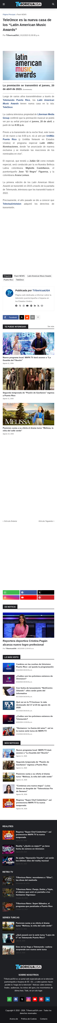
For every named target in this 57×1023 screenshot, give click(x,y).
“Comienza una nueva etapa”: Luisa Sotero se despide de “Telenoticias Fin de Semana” (34, 788)
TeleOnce (8, 107)
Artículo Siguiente (46, 521)
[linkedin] (35, 305)
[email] (42, 305)
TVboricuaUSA (41, 290)
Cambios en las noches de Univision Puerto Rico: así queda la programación (35, 665)
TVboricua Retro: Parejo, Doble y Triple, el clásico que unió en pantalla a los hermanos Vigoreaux (34, 892)
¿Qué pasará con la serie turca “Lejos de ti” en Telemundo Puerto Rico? (35, 936)
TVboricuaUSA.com (34, 1010)
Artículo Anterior (10, 521)
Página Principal (9, 15)
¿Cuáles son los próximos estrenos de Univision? (34, 677)
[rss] (38, 305)
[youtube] (27, 305)
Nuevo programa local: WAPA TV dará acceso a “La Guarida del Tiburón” (27, 358)
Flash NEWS (21, 15)
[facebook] (16, 305)
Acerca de (14, 1019)
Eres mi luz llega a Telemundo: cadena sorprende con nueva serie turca (34, 948)
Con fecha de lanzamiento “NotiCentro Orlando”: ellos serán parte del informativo (34, 690)
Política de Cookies (29, 1019)
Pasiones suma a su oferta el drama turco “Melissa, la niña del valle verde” (28, 429)
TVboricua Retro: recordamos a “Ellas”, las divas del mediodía (34, 878)
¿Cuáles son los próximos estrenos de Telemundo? (34, 717)
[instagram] (23, 305)
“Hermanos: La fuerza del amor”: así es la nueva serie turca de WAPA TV (34, 729)
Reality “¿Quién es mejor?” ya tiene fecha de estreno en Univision (33, 847)
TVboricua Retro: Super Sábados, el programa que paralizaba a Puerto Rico (34, 904)
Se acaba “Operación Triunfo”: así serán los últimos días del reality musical (35, 859)
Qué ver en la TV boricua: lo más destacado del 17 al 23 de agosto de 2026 (33, 705)
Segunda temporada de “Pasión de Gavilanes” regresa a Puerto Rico (28, 394)
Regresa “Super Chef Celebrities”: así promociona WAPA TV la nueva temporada (34, 803)
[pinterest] (31, 305)
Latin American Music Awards (39, 276)
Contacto (43, 1019)
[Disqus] (28, 476)
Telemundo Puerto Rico (16, 100)
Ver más (51, 326)
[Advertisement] (30, 43)
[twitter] (20, 305)
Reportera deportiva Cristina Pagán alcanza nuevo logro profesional (25, 642)
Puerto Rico (8, 280)
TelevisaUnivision (12, 204)
